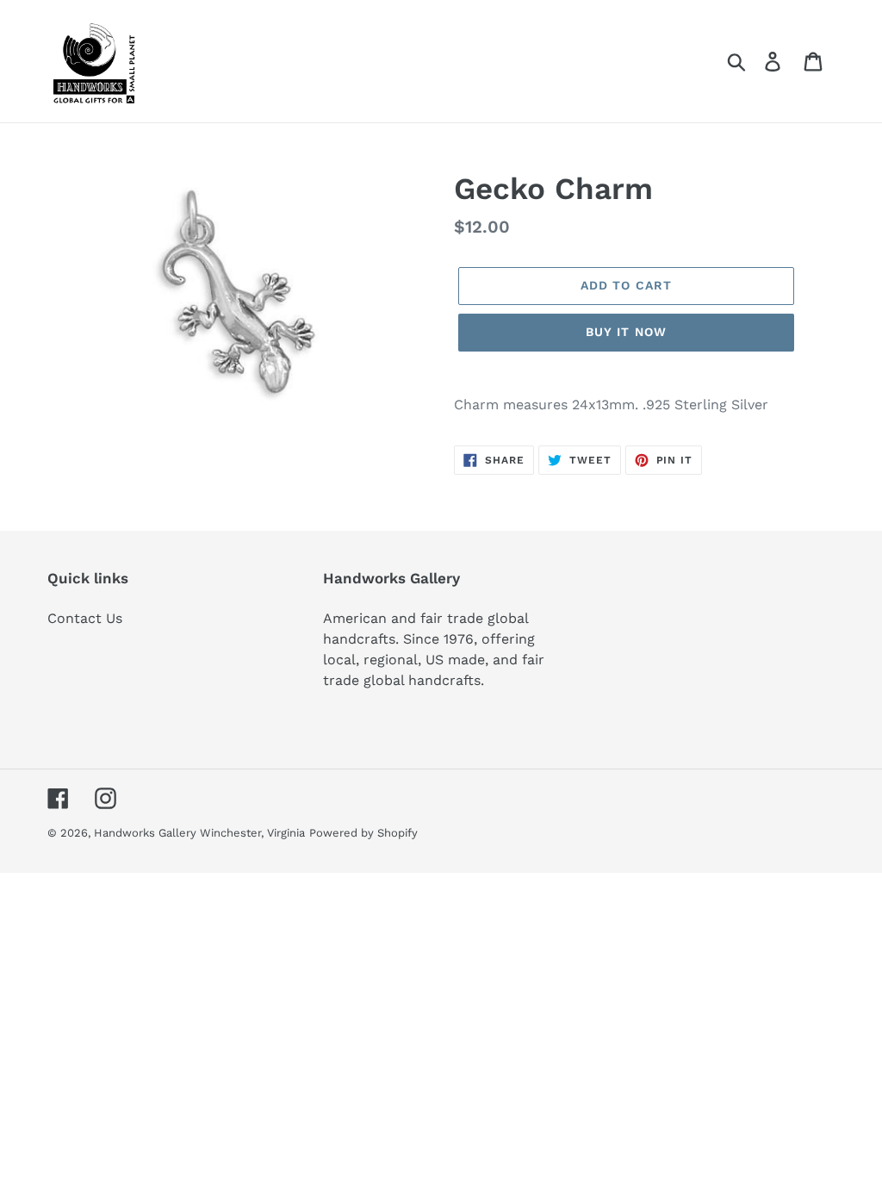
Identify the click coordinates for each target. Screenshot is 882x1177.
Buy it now (626, 332)
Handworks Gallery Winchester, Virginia (199, 832)
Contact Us (84, 618)
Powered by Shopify (363, 832)
